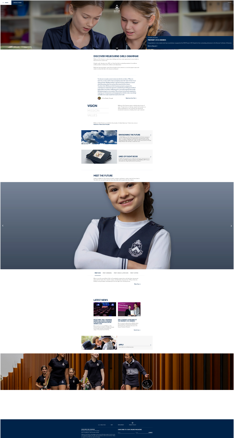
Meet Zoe (136, 284)
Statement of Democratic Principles (102, 124)
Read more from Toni (130, 98)
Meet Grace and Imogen (133, 292)
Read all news (137, 330)
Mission (93, 110)
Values (92, 115)
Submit (151, 432)
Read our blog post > (152, 46)
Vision (92, 106)
